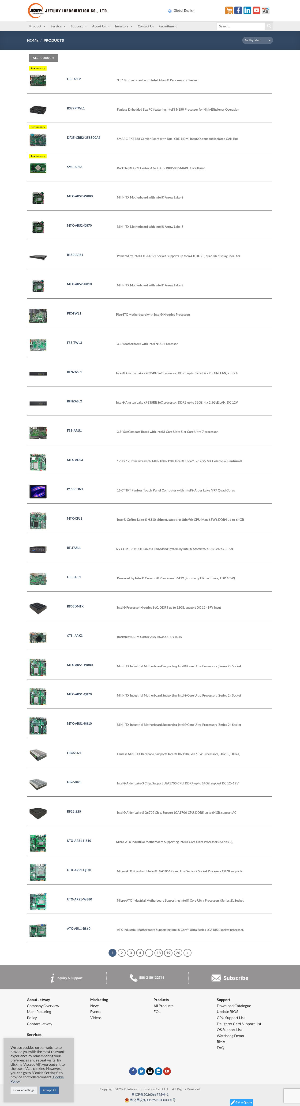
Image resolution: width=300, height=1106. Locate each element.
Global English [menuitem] (184, 10)
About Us (99, 26)
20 (178, 953)
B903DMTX (75, 606)
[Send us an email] (150, 1071)
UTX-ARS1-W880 (79, 899)
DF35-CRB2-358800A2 (83, 137)
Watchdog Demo (230, 1035)
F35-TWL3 (74, 343)
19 (168, 953)
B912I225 (74, 811)
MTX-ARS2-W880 (80, 196)
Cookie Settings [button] (23, 1090)
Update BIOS (227, 1011)
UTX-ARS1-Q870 (79, 870)
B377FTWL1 (76, 108)
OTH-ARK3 (75, 635)
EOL (157, 1011)
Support (77, 26)
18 (159, 953)
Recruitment (167, 26)
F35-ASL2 (74, 79)
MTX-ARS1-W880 (80, 665)
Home (32, 40)
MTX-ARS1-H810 (79, 723)
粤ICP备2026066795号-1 (150, 1094)
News (94, 1005)
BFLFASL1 (74, 548)
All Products (163, 1005)
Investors (121, 26)
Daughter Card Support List (239, 1023)
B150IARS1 (75, 255)
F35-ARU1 (74, 430)
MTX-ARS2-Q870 (79, 225)
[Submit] (269, 26)
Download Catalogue (234, 1005)
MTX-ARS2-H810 (79, 284)
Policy (32, 1017)
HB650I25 (74, 782)
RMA (221, 1041)
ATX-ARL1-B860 (78, 928)
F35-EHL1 (74, 577)
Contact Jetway (39, 1023)
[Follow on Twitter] (141, 1071)
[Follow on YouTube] (167, 1071)
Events (95, 1011)
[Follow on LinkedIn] (158, 1071)
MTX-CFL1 (74, 518)
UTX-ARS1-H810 (79, 841)
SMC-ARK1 (75, 167)
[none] (193, 11)
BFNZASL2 (74, 401)
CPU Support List (231, 1017)
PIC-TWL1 (74, 313)
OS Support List (229, 1029)
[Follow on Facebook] (133, 1071)
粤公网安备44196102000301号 (153, 1100)
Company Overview (43, 1005)
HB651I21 (74, 753)
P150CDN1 (75, 489)
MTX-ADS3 (75, 460)
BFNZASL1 (74, 372)
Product (35, 26)
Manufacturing (39, 1011)
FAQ (220, 1047)
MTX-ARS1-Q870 (79, 694)
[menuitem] (193, 11)
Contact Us (146, 26)
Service (56, 26)
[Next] (187, 953)
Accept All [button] (49, 1090)
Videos (95, 1017)
